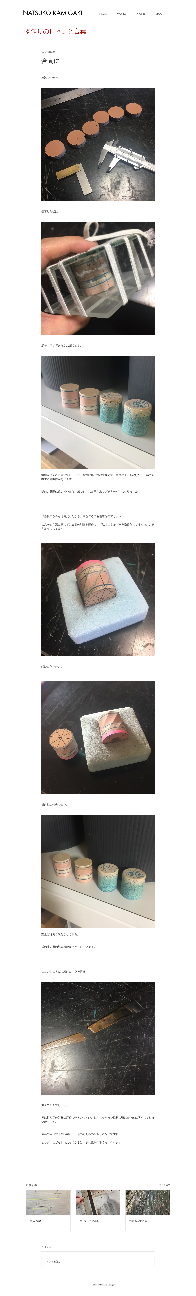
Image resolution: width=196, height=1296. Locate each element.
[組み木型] (48, 1202)
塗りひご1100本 (89, 1221)
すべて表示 (164, 1184)
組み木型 (35, 1221)
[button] (118, 14)
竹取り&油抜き (138, 1221)
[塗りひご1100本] (98, 1202)
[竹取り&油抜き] (148, 1202)
